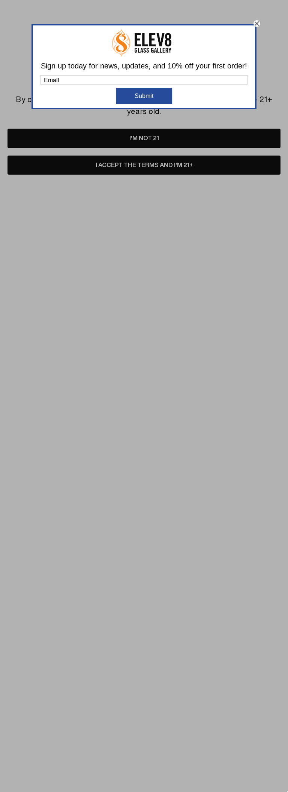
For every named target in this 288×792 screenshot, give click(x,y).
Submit (144, 96)
